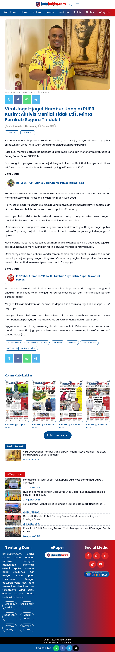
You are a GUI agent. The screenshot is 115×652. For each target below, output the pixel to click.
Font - (27, 132)
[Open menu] (77, 4)
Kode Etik (9, 615)
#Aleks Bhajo (14, 342)
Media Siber (27, 616)
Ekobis (90, 12)
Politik (77, 12)
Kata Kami (10, 12)
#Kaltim (57, 342)
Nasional (64, 12)
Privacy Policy (9, 627)
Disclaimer (27, 604)
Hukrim (50, 12)
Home (24, 12)
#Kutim (72, 342)
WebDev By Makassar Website (57, 642)
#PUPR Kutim (89, 342)
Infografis (104, 12)
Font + (12, 132)
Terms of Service (27, 627)
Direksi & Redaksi (10, 605)
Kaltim (37, 12)
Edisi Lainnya (55, 435)
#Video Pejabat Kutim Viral (21, 348)
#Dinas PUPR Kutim (37, 342)
